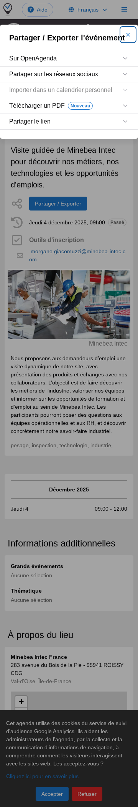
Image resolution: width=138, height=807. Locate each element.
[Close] (128, 35)
